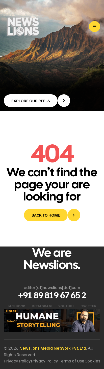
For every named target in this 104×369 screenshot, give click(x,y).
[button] (37, 100)
